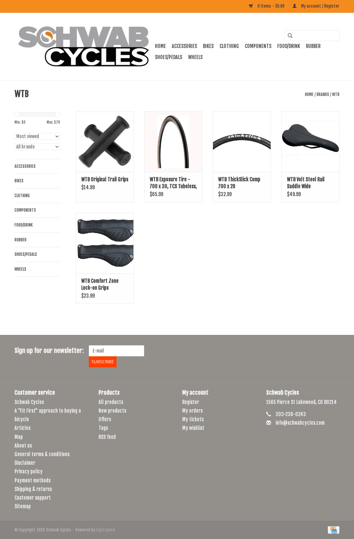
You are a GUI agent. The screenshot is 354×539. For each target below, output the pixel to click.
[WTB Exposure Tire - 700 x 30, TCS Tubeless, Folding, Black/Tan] (173, 141)
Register (190, 402)
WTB (335, 94)
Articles (22, 428)
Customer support (33, 498)
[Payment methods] (332, 529)
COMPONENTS (258, 46)
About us (23, 446)
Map (19, 437)
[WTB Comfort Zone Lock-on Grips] (105, 243)
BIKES (208, 46)
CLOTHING (229, 46)
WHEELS (195, 57)
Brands (323, 94)
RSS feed (107, 437)
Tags (103, 428)
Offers (105, 419)
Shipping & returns (33, 489)
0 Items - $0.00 (271, 6)
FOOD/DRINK (288, 46)
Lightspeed (105, 529)
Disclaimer (25, 463)
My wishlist (193, 428)
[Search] (287, 36)
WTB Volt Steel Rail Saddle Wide (306, 182)
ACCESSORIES (184, 46)
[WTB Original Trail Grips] (105, 141)
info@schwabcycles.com (300, 423)
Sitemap (23, 506)
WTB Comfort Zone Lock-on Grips (100, 284)
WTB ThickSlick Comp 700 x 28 (239, 182)
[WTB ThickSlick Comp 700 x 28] (242, 141)
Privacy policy (29, 471)
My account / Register (319, 6)
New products (112, 411)
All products (111, 402)
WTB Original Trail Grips (104, 179)
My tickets (193, 419)
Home (160, 46)
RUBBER (313, 46)
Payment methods (32, 480)
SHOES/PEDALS (168, 57)
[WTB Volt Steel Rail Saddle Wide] (310, 141)
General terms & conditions (42, 454)
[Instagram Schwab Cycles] (333, 350)
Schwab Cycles (29, 402)
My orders (192, 411)
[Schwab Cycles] (84, 46)
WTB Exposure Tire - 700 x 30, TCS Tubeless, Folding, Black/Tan (173, 183)
